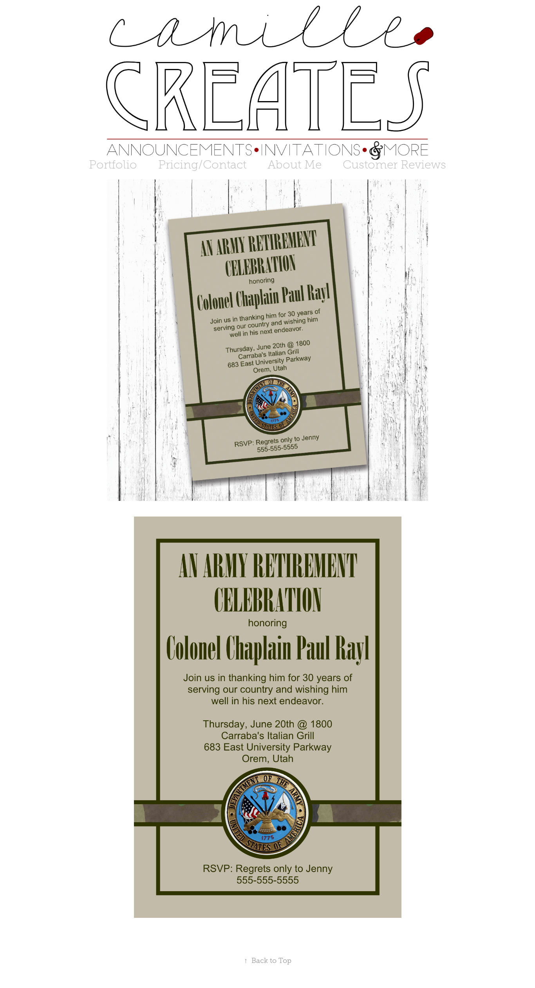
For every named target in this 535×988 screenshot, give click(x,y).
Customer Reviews (394, 164)
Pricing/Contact (202, 164)
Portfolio (113, 164)
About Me (295, 164)
